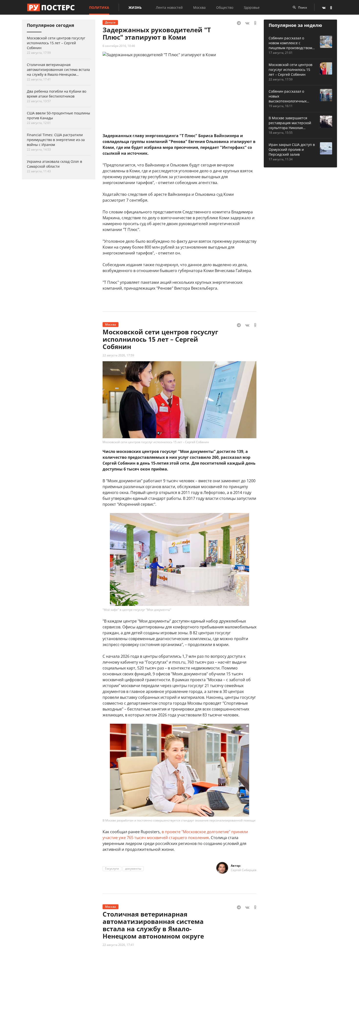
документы (133, 868)
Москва (199, 7)
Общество (224, 7)
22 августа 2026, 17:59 (118, 355)
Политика (99, 7)
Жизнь (135, 7)
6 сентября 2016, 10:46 (119, 46)
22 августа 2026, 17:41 (118, 945)
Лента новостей (169, 7)
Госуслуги (112, 868)
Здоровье (252, 7)
